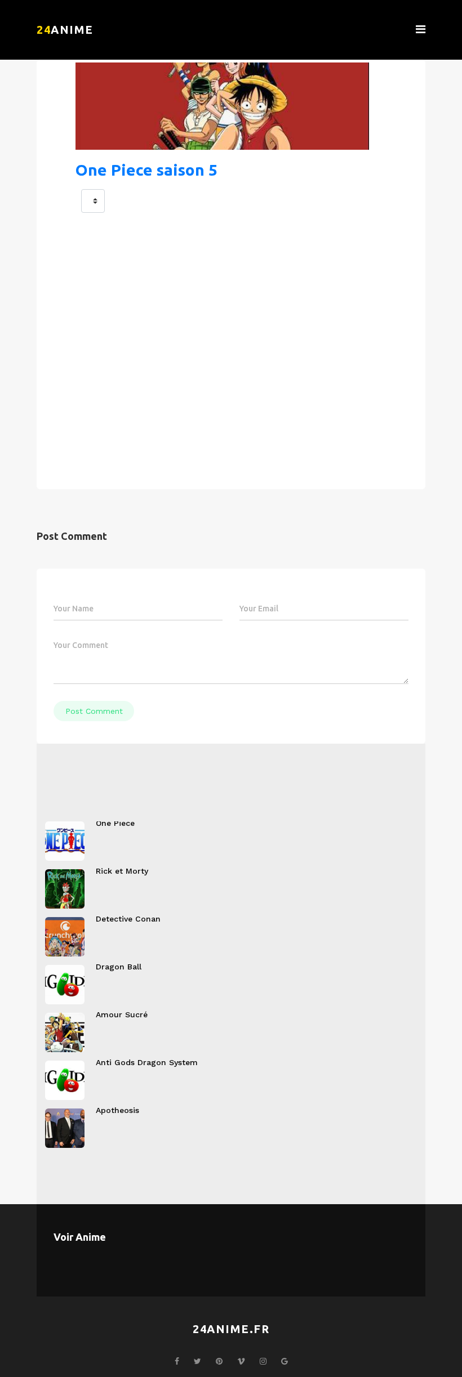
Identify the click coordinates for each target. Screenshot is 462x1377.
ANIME (65, 29)
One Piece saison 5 (146, 169)
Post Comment (94, 711)
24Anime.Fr (231, 1328)
